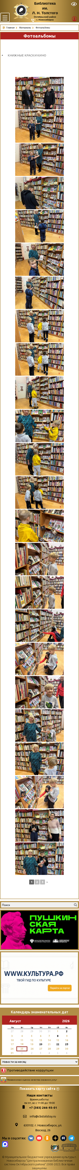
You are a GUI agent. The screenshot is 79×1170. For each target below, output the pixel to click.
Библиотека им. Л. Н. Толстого (45, 8)
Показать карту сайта (37, 1088)
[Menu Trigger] (5, 17)
